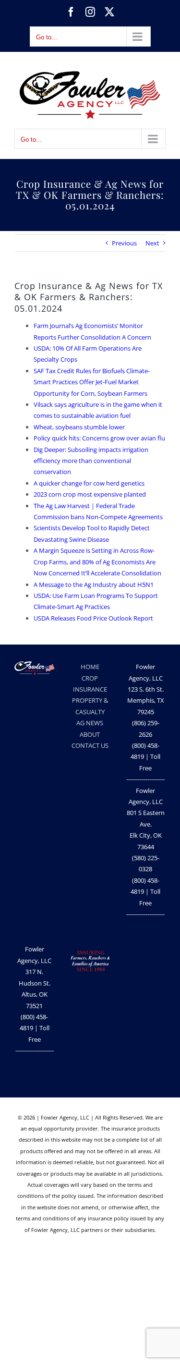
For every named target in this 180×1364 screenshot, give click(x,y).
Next (152, 243)
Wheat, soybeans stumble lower (79, 427)
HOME (90, 666)
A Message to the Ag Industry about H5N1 (94, 584)
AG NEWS (89, 723)
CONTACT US (90, 745)
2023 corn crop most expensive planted (90, 494)
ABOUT (90, 734)
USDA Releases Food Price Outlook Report (93, 618)
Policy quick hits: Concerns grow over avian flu (99, 438)
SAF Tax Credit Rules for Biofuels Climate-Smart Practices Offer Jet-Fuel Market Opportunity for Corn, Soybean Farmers (92, 382)
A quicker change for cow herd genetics (89, 483)
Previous (124, 243)
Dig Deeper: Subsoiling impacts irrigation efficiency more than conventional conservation (91, 460)
